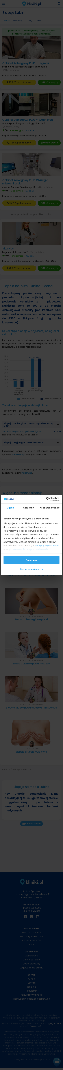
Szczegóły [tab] (28, 507)
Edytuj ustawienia (29, 569)
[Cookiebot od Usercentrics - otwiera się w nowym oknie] (46, 499)
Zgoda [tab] (10, 507)
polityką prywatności (47, 545)
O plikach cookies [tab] (49, 507)
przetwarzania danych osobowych (28, 549)
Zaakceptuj (31, 560)
